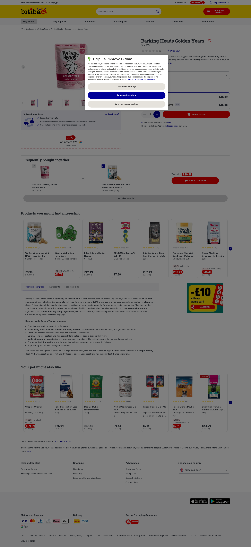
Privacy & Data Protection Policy (141, 80)
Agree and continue (126, 95)
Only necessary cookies (126, 104)
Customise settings (126, 86)
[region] (126, 82)
